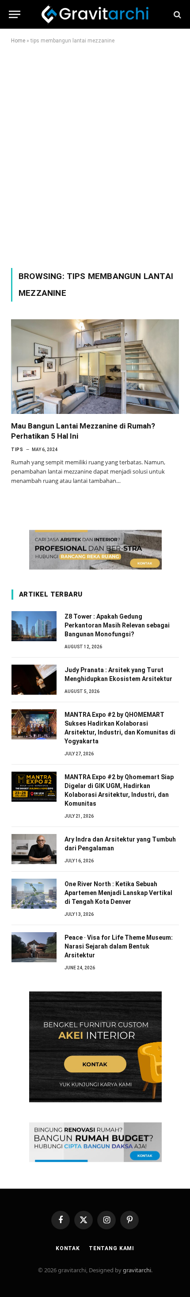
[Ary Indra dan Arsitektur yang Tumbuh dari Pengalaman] (34, 849)
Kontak (68, 1248)
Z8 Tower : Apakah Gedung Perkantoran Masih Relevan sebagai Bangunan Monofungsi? (117, 625)
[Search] (176, 14)
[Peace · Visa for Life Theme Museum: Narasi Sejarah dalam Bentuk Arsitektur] (34, 947)
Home (18, 41)
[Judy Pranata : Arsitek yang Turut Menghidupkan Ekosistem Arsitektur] (34, 680)
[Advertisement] (95, 154)
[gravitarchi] (95, 14)
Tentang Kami (111, 1248)
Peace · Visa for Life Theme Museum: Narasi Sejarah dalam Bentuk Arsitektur (119, 946)
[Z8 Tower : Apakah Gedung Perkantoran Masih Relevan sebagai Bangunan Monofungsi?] (34, 626)
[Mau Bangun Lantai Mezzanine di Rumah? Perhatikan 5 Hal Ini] (95, 366)
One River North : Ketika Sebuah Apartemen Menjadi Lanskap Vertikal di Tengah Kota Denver (118, 892)
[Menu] (14, 14)
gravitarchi (137, 1270)
